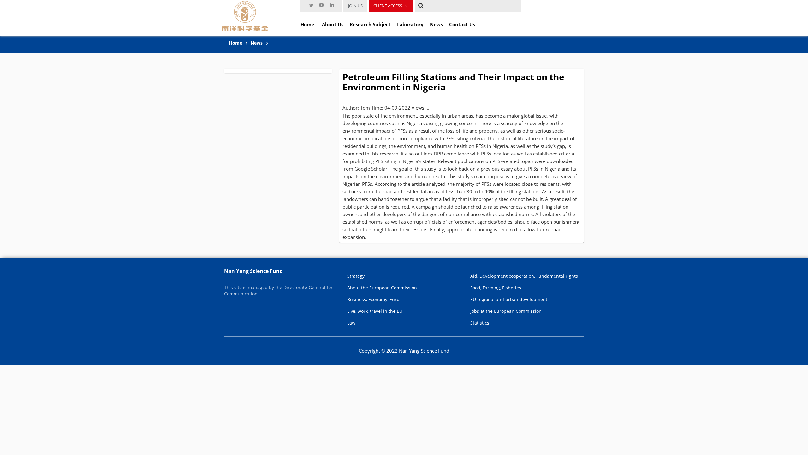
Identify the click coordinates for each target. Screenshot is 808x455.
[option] (311, 5)
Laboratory (410, 24)
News (436, 24)
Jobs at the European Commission (506, 311)
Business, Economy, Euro (373, 299)
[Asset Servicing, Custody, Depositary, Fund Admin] (244, 16)
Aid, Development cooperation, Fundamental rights (524, 276)
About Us (332, 24)
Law (351, 323)
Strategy (356, 276)
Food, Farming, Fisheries (495, 288)
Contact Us (462, 24)
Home (307, 24)
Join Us (355, 6)
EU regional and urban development (508, 299)
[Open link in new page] (311, 5)
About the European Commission (382, 288)
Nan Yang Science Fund (253, 271)
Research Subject (370, 24)
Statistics (479, 323)
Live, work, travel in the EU (374, 311)
